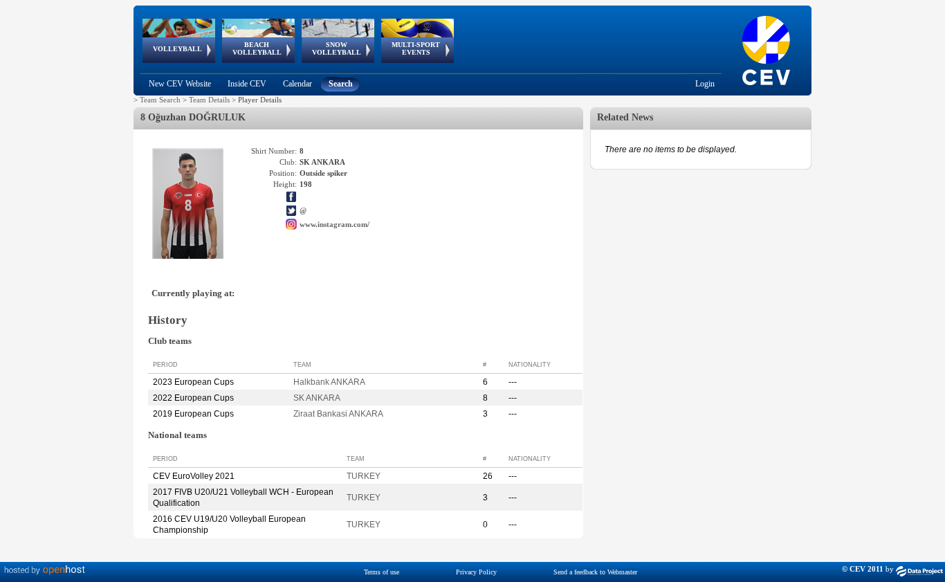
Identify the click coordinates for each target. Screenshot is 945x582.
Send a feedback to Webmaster (595, 572)
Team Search (160, 100)
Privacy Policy (476, 572)
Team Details (209, 100)
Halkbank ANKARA (329, 382)
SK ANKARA (316, 398)
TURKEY (363, 476)
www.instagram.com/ (334, 224)
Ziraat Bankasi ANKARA (338, 414)
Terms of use (381, 572)
